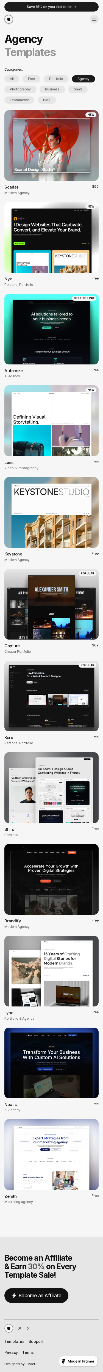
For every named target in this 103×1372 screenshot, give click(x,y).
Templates (14, 1341)
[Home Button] (8, 19)
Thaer (30, 1364)
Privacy (11, 1352)
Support (36, 1341)
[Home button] (8, 1328)
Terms (28, 1352)
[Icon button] (19, 1328)
